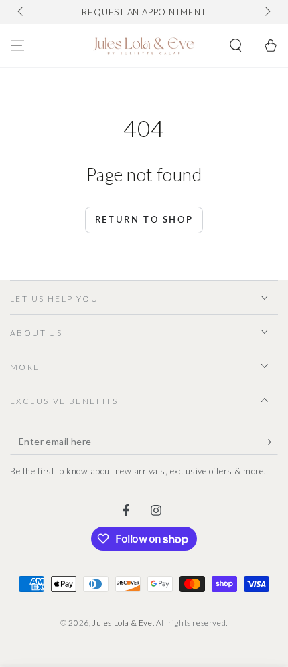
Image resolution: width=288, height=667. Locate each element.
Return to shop (144, 219)
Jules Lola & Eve (122, 622)
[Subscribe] (270, 441)
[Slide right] (266, 12)
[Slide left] (21, 12)
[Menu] (17, 45)
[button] (235, 45)
